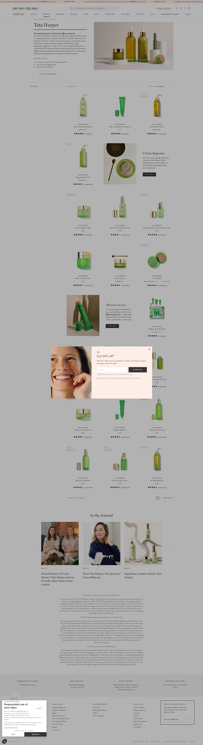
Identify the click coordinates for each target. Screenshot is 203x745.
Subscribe (137, 370)
